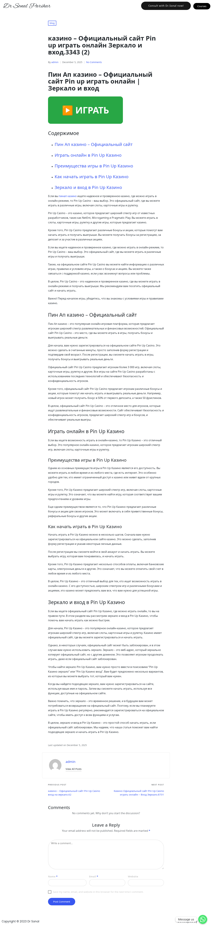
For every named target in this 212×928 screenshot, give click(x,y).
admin (70, 761)
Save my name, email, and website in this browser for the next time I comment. (98, 891)
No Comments (94, 62)
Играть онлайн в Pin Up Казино (88, 155)
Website (133, 876)
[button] (73, 769)
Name (52, 876)
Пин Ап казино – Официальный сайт (93, 144)
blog (52, 23)
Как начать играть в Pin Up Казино (92, 177)
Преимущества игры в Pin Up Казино (94, 166)
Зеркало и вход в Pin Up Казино (88, 187)
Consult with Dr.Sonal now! (166, 5)
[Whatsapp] (202, 919)
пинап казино (68, 196)
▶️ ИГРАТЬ (85, 110)
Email (93, 876)
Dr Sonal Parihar (27, 6)
